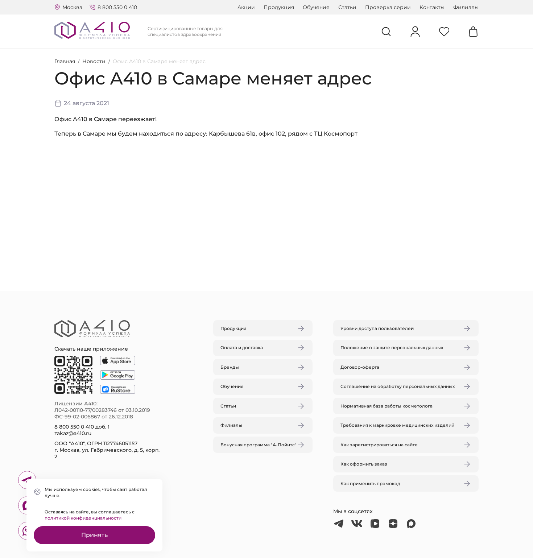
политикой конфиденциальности (83, 518)
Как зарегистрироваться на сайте (379, 444)
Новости (94, 61)
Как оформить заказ (363, 464)
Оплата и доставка (241, 347)
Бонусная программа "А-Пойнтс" (258, 444)
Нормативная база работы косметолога (386, 406)
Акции (246, 7)
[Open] (351, 244)
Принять (94, 535)
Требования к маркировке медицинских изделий (397, 425)
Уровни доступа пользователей (377, 328)
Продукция (279, 7)
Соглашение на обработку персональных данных (397, 386)
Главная (64, 61)
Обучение (316, 7)
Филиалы (466, 7)
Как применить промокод (370, 483)
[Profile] (415, 31)
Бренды (229, 367)
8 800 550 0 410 (117, 7)
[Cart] (473, 31)
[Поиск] (386, 31)
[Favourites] (444, 31)
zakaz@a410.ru (72, 433)
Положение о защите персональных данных (391, 347)
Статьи (347, 7)
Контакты (432, 7)
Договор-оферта (359, 367)
